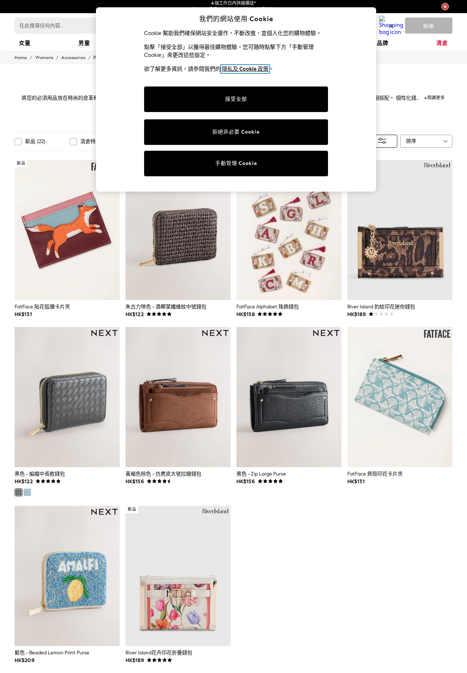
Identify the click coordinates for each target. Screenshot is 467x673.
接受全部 (236, 99)
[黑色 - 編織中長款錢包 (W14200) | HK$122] (67, 397)
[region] (236, 99)
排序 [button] (411, 141)
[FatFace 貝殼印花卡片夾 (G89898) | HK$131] (399, 397)
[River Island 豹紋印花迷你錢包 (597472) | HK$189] (399, 230)
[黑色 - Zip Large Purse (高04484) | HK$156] (288, 397)
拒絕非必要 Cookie (236, 132)
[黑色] (18, 492)
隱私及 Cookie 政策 (245, 69)
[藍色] (27, 492)
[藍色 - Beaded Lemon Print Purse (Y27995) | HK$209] (67, 576)
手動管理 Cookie (236, 163)
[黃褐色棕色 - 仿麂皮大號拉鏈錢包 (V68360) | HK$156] (178, 397)
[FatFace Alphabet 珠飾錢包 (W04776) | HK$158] (288, 230)
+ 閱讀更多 (434, 97)
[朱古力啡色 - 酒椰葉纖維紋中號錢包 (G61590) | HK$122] (178, 230)
